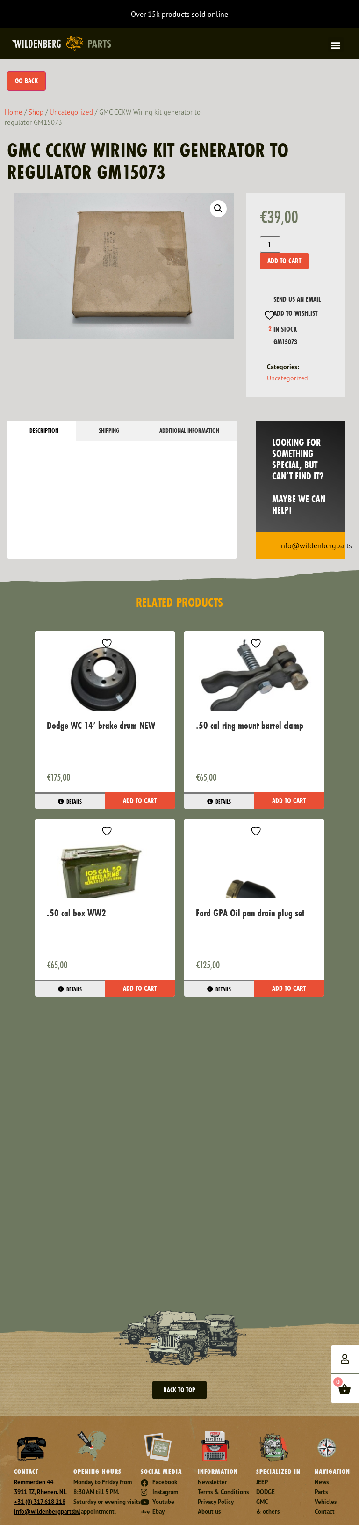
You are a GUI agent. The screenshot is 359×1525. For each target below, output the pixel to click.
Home (13, 112)
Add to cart (284, 261)
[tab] (41, 431)
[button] (336, 44)
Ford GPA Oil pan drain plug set (250, 913)
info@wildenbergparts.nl (47, 1512)
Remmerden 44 (33, 1482)
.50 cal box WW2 (76, 913)
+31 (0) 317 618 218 (39, 1502)
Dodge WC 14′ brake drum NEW (101, 725)
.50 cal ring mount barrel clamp (249, 725)
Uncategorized (71, 112)
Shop (36, 112)
